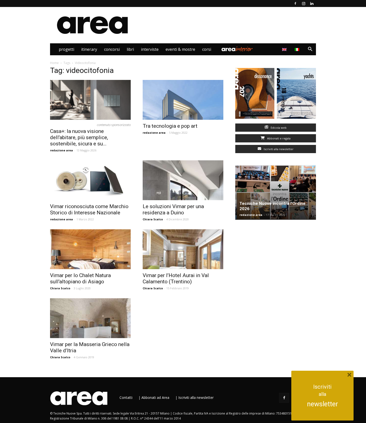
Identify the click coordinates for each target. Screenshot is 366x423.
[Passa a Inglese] (285, 49)
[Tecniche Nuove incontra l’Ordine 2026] (275, 192)
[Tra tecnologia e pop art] (183, 100)
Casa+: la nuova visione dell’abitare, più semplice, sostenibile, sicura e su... (79, 137)
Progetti (66, 49)
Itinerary (89, 49)
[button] (310, 49)
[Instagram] (303, 3)
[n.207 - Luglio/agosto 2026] (254, 94)
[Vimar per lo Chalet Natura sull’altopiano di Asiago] (90, 249)
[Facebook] (295, 3)
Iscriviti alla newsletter (278, 149)
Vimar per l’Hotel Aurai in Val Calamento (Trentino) (176, 278)
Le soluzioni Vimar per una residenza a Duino (173, 209)
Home (54, 63)
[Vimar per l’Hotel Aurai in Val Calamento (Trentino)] (183, 249)
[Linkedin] (311, 3)
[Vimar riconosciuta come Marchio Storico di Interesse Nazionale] (90, 180)
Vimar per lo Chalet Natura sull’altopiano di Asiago (80, 278)
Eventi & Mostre (180, 49)
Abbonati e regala (278, 138)
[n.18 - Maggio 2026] (296, 94)
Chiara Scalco (153, 219)
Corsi (206, 49)
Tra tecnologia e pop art (170, 126)
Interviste (150, 49)
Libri (130, 49)
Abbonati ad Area (155, 397)
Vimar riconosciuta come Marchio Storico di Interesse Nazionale (89, 209)
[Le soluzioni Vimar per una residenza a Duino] (183, 180)
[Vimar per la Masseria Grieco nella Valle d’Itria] (90, 318)
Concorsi (112, 49)
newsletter (322, 404)
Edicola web (278, 127)
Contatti (126, 397)
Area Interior (237, 49)
